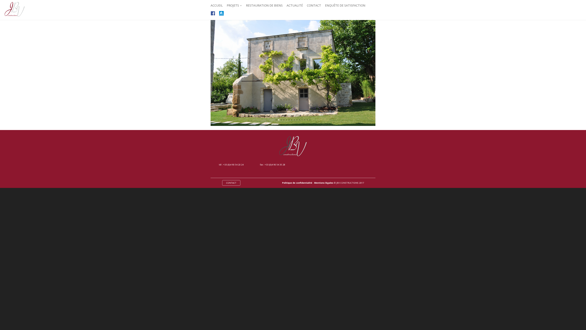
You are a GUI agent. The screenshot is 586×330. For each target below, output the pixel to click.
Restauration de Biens (264, 5)
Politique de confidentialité (297, 182)
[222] (293, 125)
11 (302, 119)
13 (307, 119)
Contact (314, 5)
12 (304, 119)
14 (309, 119)
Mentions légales (323, 182)
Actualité (295, 5)
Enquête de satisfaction (345, 5)
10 (299, 119)
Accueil (217, 5)
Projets (233, 5)
